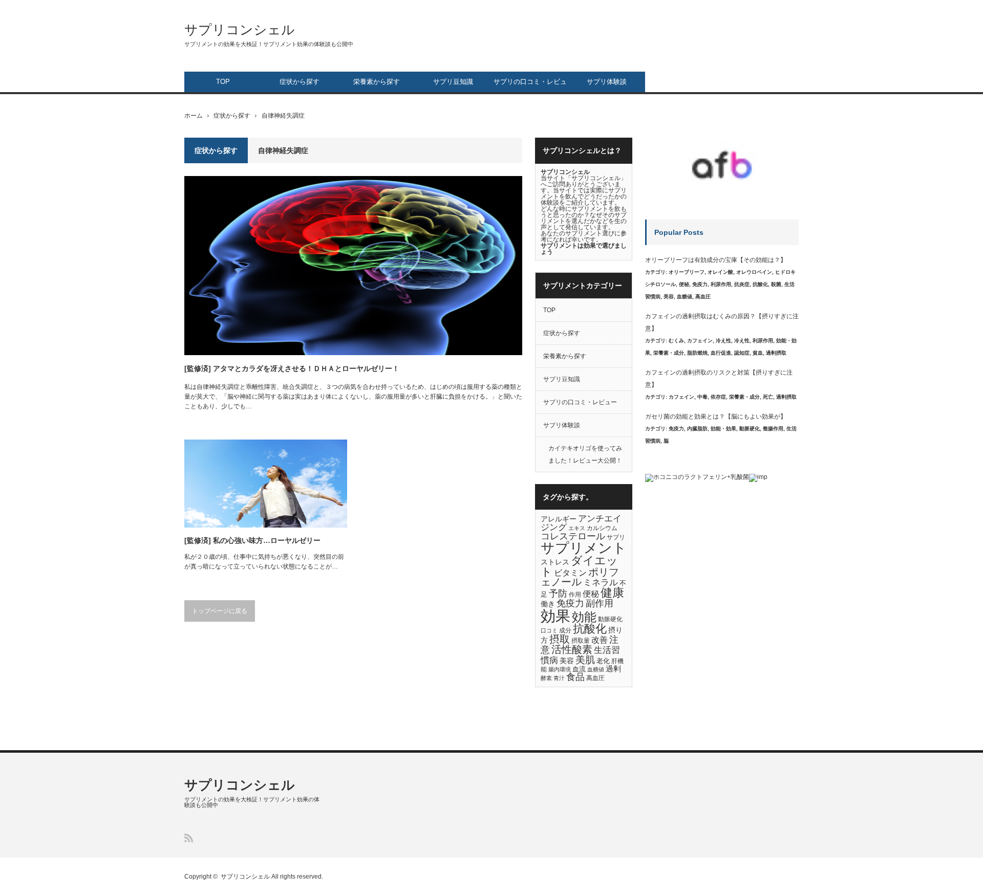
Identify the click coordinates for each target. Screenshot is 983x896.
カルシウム (602, 528)
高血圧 (595, 678)
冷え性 (723, 340)
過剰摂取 (776, 353)
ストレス (555, 562)
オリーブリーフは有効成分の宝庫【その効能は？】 (715, 260)
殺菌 (776, 284)
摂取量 (580, 641)
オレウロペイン (754, 272)
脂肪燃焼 (697, 353)
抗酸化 (590, 628)
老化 (603, 661)
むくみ (676, 340)
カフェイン (700, 340)
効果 (555, 615)
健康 (612, 592)
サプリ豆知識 (453, 81)
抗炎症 (742, 284)
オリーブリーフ (686, 272)
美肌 (585, 659)
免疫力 (570, 603)
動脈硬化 (610, 619)
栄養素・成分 (668, 353)
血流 (579, 669)
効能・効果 (723, 428)
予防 (558, 593)
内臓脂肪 (697, 428)
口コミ (549, 630)
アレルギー (558, 519)
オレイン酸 (720, 272)
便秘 (591, 593)
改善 (599, 639)
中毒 (702, 397)
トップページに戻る (219, 611)
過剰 (613, 669)
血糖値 (595, 669)
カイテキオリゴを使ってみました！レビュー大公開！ (585, 454)
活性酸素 (571, 649)
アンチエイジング (581, 523)
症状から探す (299, 81)
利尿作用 (721, 284)
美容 (567, 661)
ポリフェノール (580, 577)
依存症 (718, 397)
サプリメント (584, 548)
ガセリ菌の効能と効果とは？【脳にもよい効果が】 (715, 416)
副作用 (599, 603)
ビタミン (570, 572)
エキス (576, 528)
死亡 (768, 397)
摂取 (559, 639)
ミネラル (600, 582)
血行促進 (721, 353)
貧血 (758, 353)
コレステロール (573, 536)
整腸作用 (773, 428)
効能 (584, 617)
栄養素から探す (376, 81)
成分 (565, 630)
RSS (188, 838)
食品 (575, 677)
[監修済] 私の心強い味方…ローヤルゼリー (252, 540)
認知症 (742, 353)
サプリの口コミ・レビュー (530, 85)
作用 (575, 595)
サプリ (616, 537)
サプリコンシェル (239, 29)
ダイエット (579, 566)
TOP (223, 81)
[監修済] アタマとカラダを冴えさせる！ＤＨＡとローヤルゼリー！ (291, 368)
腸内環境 (559, 669)
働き (548, 604)
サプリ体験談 (607, 81)
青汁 (559, 678)
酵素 (546, 678)
